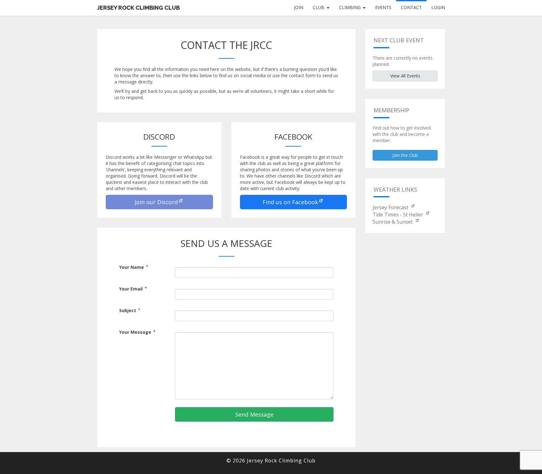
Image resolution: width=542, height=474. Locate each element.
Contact (411, 7)
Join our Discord (156, 202)
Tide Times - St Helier (398, 214)
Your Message (137, 332)
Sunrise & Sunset (393, 221)
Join (298, 7)
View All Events (405, 76)
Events (383, 7)
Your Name (133, 267)
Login (438, 7)
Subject (129, 310)
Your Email (132, 289)
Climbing (350, 7)
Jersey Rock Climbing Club (138, 7)
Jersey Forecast (391, 207)
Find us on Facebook (290, 202)
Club (318, 7)
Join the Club (405, 155)
